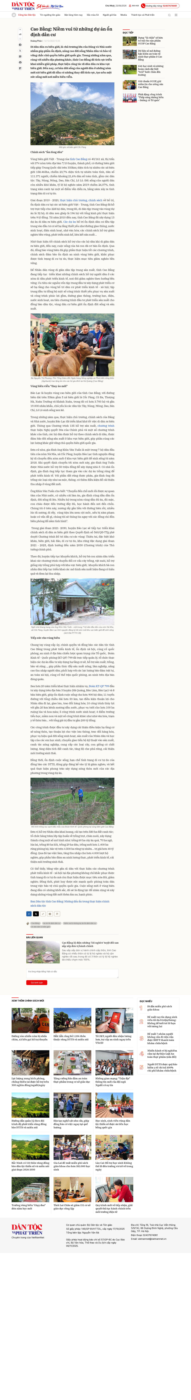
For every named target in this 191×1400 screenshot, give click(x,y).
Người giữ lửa (109, 15)
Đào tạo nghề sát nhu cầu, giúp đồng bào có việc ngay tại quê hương (71, 1124)
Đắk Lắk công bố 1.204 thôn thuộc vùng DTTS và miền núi (71, 1038)
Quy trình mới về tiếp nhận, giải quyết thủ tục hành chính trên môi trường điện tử (114, 1208)
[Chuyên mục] (176, 15)
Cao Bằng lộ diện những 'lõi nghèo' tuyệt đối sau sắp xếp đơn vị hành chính (90, 944)
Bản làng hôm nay (73, 15)
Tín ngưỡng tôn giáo (50, 15)
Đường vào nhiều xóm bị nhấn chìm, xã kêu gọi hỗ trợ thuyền (30, 1038)
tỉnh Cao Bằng (78, 159)
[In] (50, 913)
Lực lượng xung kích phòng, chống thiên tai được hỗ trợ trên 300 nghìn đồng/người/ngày (30, 1082)
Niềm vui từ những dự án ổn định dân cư (80, 923)
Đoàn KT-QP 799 (99, 686)
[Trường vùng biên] (30, 1189)
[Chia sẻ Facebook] (20, 45)
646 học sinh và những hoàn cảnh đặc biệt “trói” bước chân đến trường (151, 70)
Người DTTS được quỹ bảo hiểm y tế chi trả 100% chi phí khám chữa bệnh (162, 1067)
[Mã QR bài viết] (20, 68)
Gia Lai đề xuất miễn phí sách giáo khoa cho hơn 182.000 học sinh (72, 1166)
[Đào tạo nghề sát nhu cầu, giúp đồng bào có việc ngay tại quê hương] (72, 1105)
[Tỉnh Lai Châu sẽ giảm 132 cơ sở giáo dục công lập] (72, 1189)
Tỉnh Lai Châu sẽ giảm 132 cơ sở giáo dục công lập (72, 1207)
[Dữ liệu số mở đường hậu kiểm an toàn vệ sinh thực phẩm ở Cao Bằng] (130, 54)
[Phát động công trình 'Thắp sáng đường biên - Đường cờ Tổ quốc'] (130, 98)
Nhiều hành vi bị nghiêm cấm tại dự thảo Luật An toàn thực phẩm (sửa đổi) (162, 1053)
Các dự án (69, 221)
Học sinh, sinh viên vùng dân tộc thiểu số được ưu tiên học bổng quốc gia (113, 1124)
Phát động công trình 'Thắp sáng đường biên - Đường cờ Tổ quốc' (151, 97)
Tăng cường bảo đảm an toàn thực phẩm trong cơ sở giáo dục (72, 1080)
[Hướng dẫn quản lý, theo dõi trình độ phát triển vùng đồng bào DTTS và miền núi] (30, 1105)
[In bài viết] (20, 62)
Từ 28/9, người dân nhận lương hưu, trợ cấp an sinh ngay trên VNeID (113, 1039)
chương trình (106, 425)
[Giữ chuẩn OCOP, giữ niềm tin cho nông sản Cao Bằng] (130, 84)
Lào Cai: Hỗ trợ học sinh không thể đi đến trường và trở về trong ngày (114, 1166)
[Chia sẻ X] (36, 913)
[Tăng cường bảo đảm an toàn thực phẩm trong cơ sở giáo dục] (72, 1062)
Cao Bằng (35, 923)
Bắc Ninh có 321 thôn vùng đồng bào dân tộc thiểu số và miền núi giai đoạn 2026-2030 (30, 1166)
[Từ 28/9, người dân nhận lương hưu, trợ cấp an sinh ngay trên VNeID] (114, 1020)
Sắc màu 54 (93, 15)
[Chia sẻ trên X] (20, 50)
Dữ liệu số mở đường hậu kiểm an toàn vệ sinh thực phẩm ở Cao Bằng (150, 55)
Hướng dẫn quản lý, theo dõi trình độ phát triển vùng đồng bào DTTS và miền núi (29, 1124)
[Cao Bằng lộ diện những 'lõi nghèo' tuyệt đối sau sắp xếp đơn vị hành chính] (43, 952)
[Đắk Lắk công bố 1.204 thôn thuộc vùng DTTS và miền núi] (72, 1020)
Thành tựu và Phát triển (143, 15)
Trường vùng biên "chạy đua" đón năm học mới (29, 1207)
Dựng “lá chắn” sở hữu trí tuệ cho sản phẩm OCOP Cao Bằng (150, 40)
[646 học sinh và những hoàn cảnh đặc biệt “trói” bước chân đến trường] (130, 69)
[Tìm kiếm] (169, 14)
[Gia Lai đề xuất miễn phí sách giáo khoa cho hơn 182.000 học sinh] (72, 1147)
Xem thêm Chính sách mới (28, 1000)
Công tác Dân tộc (27, 15)
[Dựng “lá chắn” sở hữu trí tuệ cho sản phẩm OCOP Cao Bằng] (130, 41)
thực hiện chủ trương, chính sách (81, 200)
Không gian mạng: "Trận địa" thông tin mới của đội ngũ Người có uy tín (113, 1082)
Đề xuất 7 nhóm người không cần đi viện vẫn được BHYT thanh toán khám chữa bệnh (160, 1039)
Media (124, 15)
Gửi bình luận (37, 982)
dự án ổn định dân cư (51, 923)
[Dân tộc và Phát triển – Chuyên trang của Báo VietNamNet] (23, 6)
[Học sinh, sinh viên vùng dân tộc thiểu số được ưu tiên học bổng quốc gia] (114, 1105)
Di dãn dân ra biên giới (40, 927)
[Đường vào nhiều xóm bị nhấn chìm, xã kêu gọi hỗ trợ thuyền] (30, 1020)
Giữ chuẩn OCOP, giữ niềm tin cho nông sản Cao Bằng (150, 84)
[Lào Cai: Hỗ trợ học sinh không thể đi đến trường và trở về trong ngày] (114, 1147)
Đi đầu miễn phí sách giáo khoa (159, 1008)
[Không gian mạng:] (114, 1062)
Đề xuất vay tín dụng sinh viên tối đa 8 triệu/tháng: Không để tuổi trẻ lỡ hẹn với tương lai (162, 1022)
